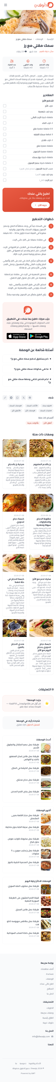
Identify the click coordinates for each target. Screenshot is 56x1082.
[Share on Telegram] (11, 397)
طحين (43, 140)
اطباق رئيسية (48, 1018)
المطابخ (50, 989)
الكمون (36, 151)
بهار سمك (36, 157)
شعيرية (41, 111)
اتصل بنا (50, 994)
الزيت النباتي (36, 117)
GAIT (33, 1073)
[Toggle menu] (5, 5)
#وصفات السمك (15, 405)
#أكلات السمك (32, 405)
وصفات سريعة (47, 1013)
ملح (35, 129)
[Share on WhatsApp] (17, 397)
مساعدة (50, 974)
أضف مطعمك (47, 969)
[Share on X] (23, 397)
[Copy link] (4, 397)
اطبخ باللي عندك (47, 984)
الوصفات (39, 39)
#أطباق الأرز (16, 410)
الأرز (46, 106)
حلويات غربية (48, 1023)
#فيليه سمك (47, 405)
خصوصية (23, 1063)
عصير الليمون (33, 163)
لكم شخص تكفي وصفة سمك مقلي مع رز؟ (29, 381)
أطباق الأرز (48, 423)
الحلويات (50, 1008)
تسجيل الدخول (33, 725)
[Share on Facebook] (29, 397)
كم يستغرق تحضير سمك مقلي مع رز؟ (30, 358)
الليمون (39, 169)
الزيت (47, 180)
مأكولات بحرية (33, 423)
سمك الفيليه (39, 134)
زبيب (43, 174)
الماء (44, 123)
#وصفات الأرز (30, 410)
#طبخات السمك (46, 410)
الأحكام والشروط (35, 1063)
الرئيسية (50, 39)
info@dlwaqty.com (41, 1036)
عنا (16, 1063)
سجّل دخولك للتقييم (47, 51)
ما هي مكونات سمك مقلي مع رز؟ (31, 368)
